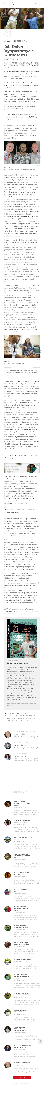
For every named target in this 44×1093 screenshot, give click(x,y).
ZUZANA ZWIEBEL (40, 159)
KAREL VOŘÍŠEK (11, 59)
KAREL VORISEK (21, 713)
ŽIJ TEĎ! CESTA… (20, 41)
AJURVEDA (21, 718)
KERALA (14, 720)
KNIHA (22, 716)
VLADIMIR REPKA (30, 716)
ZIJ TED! (12, 713)
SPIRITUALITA (30, 718)
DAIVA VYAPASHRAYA (11, 716)
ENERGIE (7, 720)
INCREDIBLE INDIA (24, 720)
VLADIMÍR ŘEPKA (19, 745)
